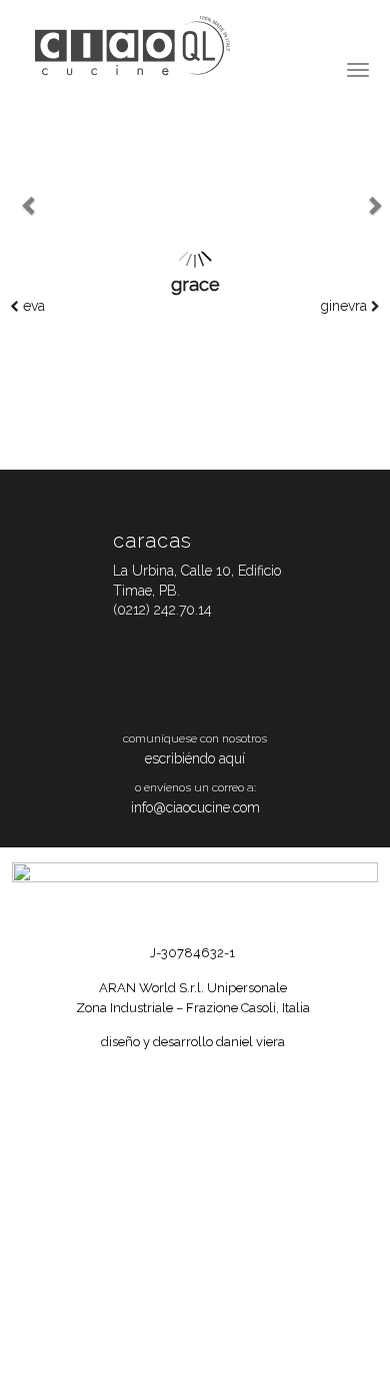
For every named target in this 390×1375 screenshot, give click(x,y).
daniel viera (250, 1041)
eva (32, 306)
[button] (12, 208)
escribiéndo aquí (195, 758)
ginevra (345, 306)
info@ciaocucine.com (195, 807)
